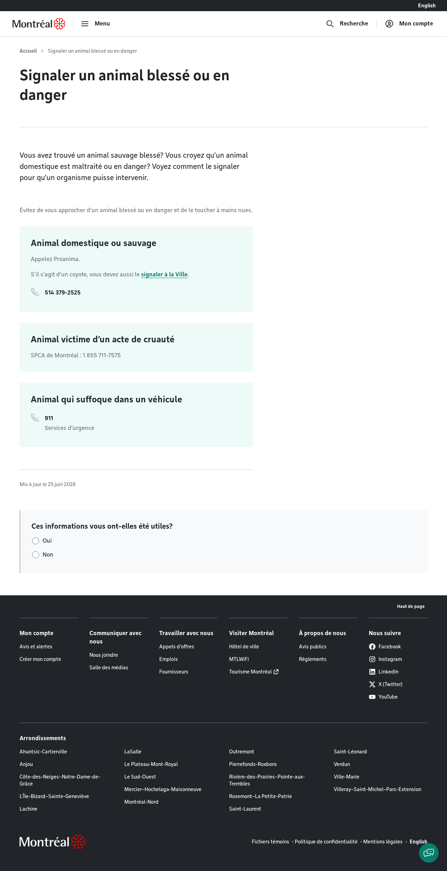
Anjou (26, 764)
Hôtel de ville (244, 646)
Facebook (390, 646)
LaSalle (132, 751)
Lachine (28, 809)
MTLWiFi (239, 659)
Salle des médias (108, 667)
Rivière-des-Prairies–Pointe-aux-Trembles (267, 780)
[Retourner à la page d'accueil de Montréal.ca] (38, 24)
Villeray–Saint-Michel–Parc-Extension (377, 789)
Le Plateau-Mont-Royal (151, 764)
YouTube (388, 697)
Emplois (168, 659)
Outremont (241, 751)
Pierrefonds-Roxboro (253, 764)
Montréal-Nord (141, 802)
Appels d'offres (176, 646)
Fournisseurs (173, 672)
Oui (47, 540)
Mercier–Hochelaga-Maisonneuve (162, 789)
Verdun (342, 764)
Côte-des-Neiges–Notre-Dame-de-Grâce (60, 780)
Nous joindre (103, 655)
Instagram (390, 659)
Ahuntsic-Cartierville (43, 751)
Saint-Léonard (350, 751)
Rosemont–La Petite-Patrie (260, 796)
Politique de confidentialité (326, 841)
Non (48, 554)
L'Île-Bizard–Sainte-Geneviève (54, 796)
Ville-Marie (346, 777)
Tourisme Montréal (250, 672)
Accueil (28, 51)
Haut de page (411, 606)
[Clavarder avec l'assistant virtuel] (429, 853)
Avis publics (313, 646)
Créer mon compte (40, 659)
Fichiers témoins (270, 841)
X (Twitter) (391, 684)
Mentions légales (383, 841)
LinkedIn (388, 672)
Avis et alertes (36, 646)
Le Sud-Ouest (140, 777)
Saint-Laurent (245, 809)
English (427, 5)
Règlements (313, 659)
